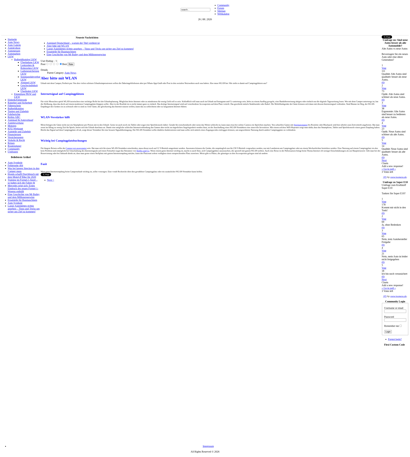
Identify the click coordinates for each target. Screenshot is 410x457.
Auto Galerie (14, 45)
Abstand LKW (28, 82)
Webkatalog (223, 13)
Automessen (14, 50)
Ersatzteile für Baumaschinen (22, 200)
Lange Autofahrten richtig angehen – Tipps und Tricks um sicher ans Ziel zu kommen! (24, 208)
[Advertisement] (59, 28)
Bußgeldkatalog (16, 108)
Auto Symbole (15, 162)
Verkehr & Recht (16, 140)
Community (223, 5)
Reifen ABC (14, 117)
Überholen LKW (29, 91)
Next (384, 160)
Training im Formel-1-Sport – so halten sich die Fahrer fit (22, 181)
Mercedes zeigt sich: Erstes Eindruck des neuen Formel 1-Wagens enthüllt (23, 188)
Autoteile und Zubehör (19, 131)
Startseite (12, 39)
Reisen (11, 143)
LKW (11, 56)
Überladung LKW (29, 62)
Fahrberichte (14, 114)
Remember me (391, 326)
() (383, 82)
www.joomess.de (398, 177)
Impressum (208, 446)
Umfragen (13, 151)
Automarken (14, 53)
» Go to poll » (389, 169)
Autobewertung (16, 123)
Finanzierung (14, 134)
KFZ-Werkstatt (15, 128)
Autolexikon (14, 48)
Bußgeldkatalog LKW (25, 59)
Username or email (393, 308)
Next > (50, 180)
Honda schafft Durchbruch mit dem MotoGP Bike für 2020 (23, 175)
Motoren (12, 125)
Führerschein (14, 105)
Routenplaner (14, 146)
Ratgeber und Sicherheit (20, 102)
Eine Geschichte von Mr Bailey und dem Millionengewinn (24, 196)
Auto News (13, 42)
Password (389, 316)
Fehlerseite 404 (15, 165)
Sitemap (221, 11)
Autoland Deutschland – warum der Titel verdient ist (73, 43)
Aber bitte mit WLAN (58, 46)
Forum (220, 8)
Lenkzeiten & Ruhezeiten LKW (29, 66)
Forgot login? (395, 339)
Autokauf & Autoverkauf (20, 120)
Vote (384, 68)
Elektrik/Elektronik (17, 99)
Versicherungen (15, 137)
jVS (385, 177)
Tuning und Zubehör (18, 111)
